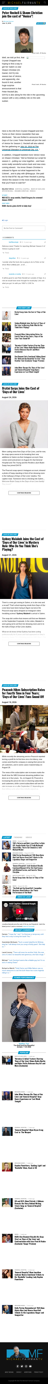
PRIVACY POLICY (38, 1372)
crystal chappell (23, 189)
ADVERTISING (27, 1372)
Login (6, 220)
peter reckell (8, 191)
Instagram (27, 457)
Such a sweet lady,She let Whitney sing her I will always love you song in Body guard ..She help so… (23, 944)
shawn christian (22, 191)
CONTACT (19, 1372)
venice (33, 191)
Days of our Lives (38, 189)
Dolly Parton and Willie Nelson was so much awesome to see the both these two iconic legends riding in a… (23, 970)
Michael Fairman (9, 21)
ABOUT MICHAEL (9, 1372)
